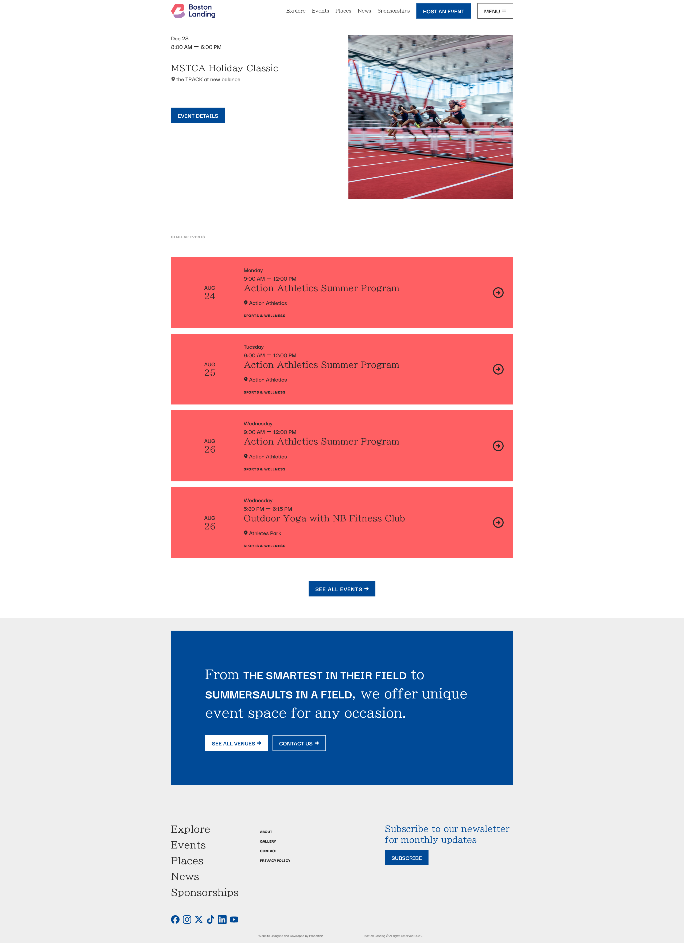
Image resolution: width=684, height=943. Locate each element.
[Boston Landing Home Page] (193, 11)
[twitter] (199, 919)
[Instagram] (187, 919)
